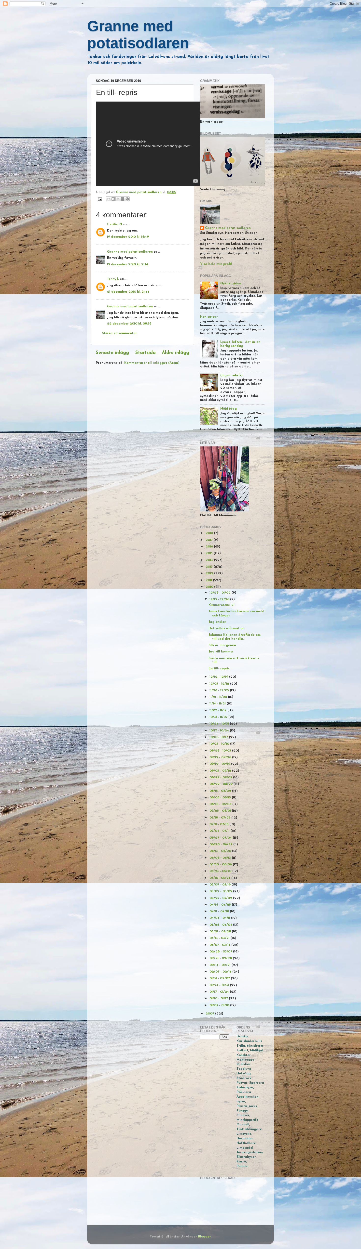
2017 (210, 540)
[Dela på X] (117, 198)
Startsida (145, 353)
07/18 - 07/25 (220, 817)
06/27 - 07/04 (221, 837)
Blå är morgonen (222, 645)
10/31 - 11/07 (218, 717)
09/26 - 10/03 (220, 750)
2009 (210, 1013)
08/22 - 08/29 (221, 784)
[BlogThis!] (113, 198)
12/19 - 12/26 (219, 599)
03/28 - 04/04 (221, 924)
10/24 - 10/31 (219, 723)
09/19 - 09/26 (220, 757)
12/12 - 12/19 (219, 676)
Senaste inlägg (112, 353)
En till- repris (219, 668)
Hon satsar (209, 316)
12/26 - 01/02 (220, 592)
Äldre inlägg (175, 353)
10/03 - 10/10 (219, 743)
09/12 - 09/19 (220, 764)
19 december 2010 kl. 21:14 (127, 264)
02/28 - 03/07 (221, 951)
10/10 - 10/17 (219, 737)
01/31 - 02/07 (220, 978)
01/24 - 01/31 (219, 985)
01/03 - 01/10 (219, 1005)
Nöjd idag (228, 408)
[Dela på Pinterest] (127, 198)
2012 (210, 573)
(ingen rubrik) (231, 375)
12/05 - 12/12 (219, 683)
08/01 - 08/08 (220, 804)
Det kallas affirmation (226, 628)
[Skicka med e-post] (108, 198)
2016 (210, 546)
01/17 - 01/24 (219, 991)
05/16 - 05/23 (220, 878)
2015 (210, 553)
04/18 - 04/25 (220, 904)
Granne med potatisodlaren (130, 251)
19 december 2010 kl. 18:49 (128, 236)
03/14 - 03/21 (220, 938)
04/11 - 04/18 (219, 911)
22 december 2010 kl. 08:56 (129, 323)
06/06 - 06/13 (220, 857)
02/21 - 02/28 (221, 958)
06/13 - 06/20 (220, 851)
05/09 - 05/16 (220, 884)
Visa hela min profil (216, 264)
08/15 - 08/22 (220, 791)
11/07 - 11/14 (218, 710)
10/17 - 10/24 (219, 730)
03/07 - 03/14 (220, 945)
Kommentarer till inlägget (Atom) (152, 362)
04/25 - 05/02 (221, 898)
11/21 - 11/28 (218, 697)
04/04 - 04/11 (220, 918)
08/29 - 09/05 (221, 777)
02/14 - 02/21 (220, 965)
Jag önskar (217, 622)
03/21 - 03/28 (220, 931)
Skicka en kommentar (119, 333)
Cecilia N (114, 224)
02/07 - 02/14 (220, 971)
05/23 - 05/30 (220, 871)
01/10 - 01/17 (219, 998)
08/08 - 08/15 (220, 797)
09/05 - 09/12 (220, 770)
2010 (210, 586)
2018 (210, 533)
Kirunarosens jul (221, 605)
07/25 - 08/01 (220, 810)
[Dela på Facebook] (122, 198)
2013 (210, 566)
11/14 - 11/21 (218, 703)
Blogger (204, 1236)
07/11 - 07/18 (219, 824)
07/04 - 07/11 (220, 831)
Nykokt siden (230, 283)
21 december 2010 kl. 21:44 (128, 291)
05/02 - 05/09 (221, 891)
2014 (210, 560)
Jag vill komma (220, 651)
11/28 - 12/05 (219, 690)
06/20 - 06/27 (221, 844)
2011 (209, 580)
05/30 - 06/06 (221, 864)
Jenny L (113, 279)
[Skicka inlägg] (99, 198)
